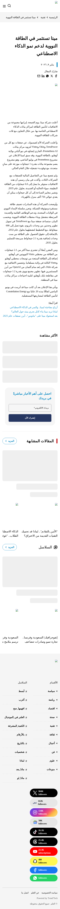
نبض (39, 802)
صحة (52, 717)
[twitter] (51, 75)
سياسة (51, 691)
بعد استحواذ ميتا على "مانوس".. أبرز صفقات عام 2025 (30, 316)
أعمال (52, 743)
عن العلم (35, 893)
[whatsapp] (47, 75)
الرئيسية (53, 17)
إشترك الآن (30, 418)
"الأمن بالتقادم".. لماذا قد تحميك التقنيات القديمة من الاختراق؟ (40, 533)
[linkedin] (43, 75)
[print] (56, 75)
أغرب (23, 700)
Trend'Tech (53, 898)
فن (53, 752)
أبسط (23, 691)
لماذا (23, 761)
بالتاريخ (22, 743)
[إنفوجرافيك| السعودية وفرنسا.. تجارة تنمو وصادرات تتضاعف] (38, 620)
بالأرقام (22, 734)
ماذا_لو (22, 778)
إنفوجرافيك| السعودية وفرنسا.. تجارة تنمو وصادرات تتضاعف (40, 639)
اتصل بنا (25, 893)
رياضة (52, 699)
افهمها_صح (20, 708)
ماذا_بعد (21, 769)
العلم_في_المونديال (15, 717)
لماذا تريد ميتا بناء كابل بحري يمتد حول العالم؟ (34, 311)
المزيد (11, 441)
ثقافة (52, 734)
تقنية (43, 17)
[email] (38, 75)
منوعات (51, 769)
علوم (52, 760)
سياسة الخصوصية (50, 893)
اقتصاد (51, 708)
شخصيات (21, 752)
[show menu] (4, 6)
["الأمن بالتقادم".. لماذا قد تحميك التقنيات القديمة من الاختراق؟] (38, 514)
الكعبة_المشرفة (17, 726)
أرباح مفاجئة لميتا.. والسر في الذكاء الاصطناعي (34, 307)
